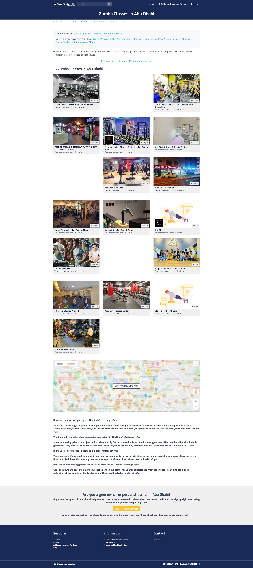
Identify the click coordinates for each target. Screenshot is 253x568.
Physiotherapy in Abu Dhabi (129, 39)
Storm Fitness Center (64, 349)
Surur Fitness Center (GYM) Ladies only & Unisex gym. (174, 106)
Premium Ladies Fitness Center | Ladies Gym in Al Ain (126, 148)
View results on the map (115, 61)
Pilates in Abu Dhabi (153, 39)
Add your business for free (174, 4)
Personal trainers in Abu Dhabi (107, 33)
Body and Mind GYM (113, 188)
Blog (55, 547)
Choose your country (66, 564)
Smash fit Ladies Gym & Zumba (119, 230)
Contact (157, 540)
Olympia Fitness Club (164, 188)
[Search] (109, 4)
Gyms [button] (151, 4)
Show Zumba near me (142, 61)
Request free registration (126, 508)
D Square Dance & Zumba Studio (170, 268)
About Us (57, 540)
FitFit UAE (58, 21)
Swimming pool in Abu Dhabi (177, 39)
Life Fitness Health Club (166, 311)
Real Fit (158, 230)
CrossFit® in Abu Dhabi (104, 39)
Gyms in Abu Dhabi (82, 33)
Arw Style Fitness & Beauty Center (171, 147)
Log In (195, 4)
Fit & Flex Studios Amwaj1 (66, 311)
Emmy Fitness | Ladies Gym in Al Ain (71, 230)
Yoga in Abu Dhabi (64, 42)
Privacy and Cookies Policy (115, 545)
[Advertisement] (126, 94)
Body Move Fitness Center (116, 311)
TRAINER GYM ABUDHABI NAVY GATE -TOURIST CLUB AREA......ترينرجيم (75, 148)
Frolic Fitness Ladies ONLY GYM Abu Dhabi (74, 105)
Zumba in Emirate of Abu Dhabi (80, 21)
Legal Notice (109, 542)
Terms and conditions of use (115, 540)
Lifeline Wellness (62, 268)
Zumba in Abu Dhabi (84, 42)
